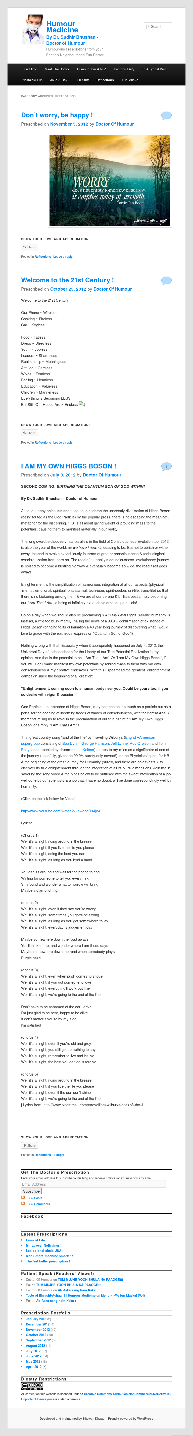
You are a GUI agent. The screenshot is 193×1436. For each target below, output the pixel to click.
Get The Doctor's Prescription (55, 1172)
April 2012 (33, 1366)
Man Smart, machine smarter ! (49, 1255)
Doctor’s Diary (124, 69)
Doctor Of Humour (114, 124)
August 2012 (35, 1345)
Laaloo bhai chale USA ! (44, 1250)
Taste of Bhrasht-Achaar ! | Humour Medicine (60, 1295)
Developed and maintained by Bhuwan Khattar (73, 1418)
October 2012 (36, 1334)
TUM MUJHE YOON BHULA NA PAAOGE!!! (90, 1279)
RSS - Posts (33, 1198)
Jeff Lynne (119, 743)
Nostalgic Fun (32, 79)
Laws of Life (35, 1240)
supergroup (30, 743)
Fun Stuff (82, 79)
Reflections (105, 79)
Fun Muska (130, 79)
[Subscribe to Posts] (23, 1198)
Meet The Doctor (57, 69)
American (147, 737)
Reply (58, 1154)
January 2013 (36, 1318)
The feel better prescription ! (48, 1261)
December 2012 (38, 1324)
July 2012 (33, 1350)
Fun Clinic (29, 69)
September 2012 (38, 1340)
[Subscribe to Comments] (23, 1204)
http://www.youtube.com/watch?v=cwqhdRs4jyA (61, 810)
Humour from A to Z (91, 69)
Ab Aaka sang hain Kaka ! (78, 1290)
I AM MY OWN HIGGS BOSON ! (68, 465)
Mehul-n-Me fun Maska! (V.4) (123, 1295)
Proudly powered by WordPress (130, 1418)
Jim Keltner (85, 749)
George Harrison (95, 743)
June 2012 (33, 1356)
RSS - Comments (37, 1204)
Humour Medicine (73, 32)
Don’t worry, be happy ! (57, 114)
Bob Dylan (70, 743)
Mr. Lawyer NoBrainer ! (43, 1245)
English (131, 737)
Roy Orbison (140, 743)
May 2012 (33, 1361)
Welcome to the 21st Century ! (67, 279)
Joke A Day (58, 79)
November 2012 (38, 1329)
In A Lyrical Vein (154, 69)
